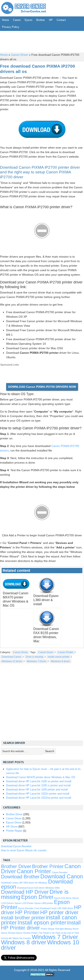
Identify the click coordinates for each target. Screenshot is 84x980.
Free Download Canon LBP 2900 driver (53, 908)
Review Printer (30, 933)
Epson (28, 20)
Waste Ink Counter (21, 938)
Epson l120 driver (63, 898)
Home (5, 20)
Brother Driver (14, 814)
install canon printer (59, 656)
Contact (61, 20)
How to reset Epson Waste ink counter (23, 850)
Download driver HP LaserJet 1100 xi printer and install (38, 785)
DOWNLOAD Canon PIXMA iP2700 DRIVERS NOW (42, 386)
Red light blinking (63, 929)
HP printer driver (59, 912)
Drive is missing (34, 656)
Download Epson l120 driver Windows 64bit (38, 888)
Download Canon (11, 656)
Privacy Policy (10, 26)
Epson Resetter (26, 908)
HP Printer (27, 912)
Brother (40, 20)
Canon (17, 20)
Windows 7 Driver (36, 661)
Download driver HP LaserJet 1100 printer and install (37, 789)
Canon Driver (19, 54)
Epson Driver (13, 822)
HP (51, 20)
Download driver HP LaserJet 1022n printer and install (37, 793)
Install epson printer (42, 923)
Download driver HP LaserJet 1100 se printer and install (38, 781)
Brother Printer (48, 866)
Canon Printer (65, 652)
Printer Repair (14, 830)
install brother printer (23, 917)
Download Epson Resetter (16, 846)
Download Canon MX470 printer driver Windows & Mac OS (40, 777)
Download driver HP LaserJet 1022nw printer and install (38, 797)
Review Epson (15, 933)
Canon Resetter (59, 872)
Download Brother (20, 876)
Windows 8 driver (60, 661)
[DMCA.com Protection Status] (42, 975)
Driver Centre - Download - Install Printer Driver (23, 8)
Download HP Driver (25, 892)
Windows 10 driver (12, 661)
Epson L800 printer (43, 903)
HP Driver (12, 826)
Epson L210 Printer (24, 903)
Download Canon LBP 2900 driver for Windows (24, 882)
